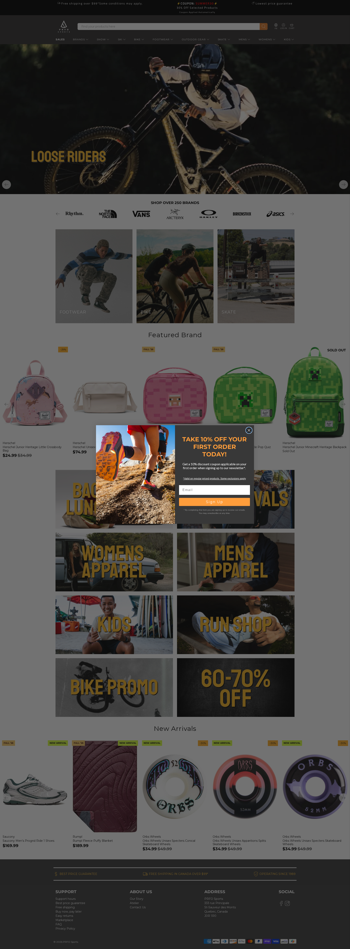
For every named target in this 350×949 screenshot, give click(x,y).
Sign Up (214, 502)
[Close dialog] (249, 430)
